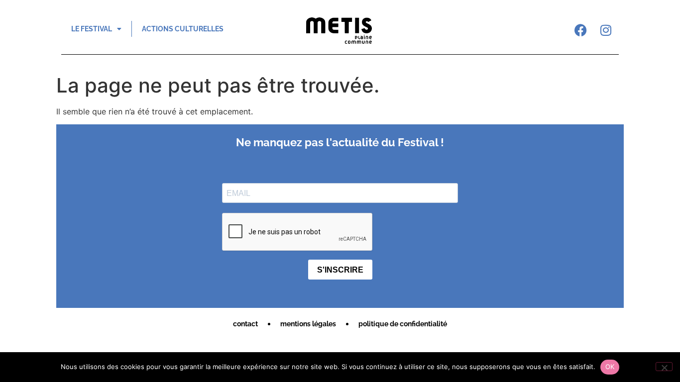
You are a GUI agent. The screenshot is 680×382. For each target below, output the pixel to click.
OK (610, 367)
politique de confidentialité (402, 324)
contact (245, 324)
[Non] (664, 366)
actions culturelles (183, 29)
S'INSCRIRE (340, 270)
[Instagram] (605, 29)
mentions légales (308, 324)
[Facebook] (580, 29)
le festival (91, 29)
